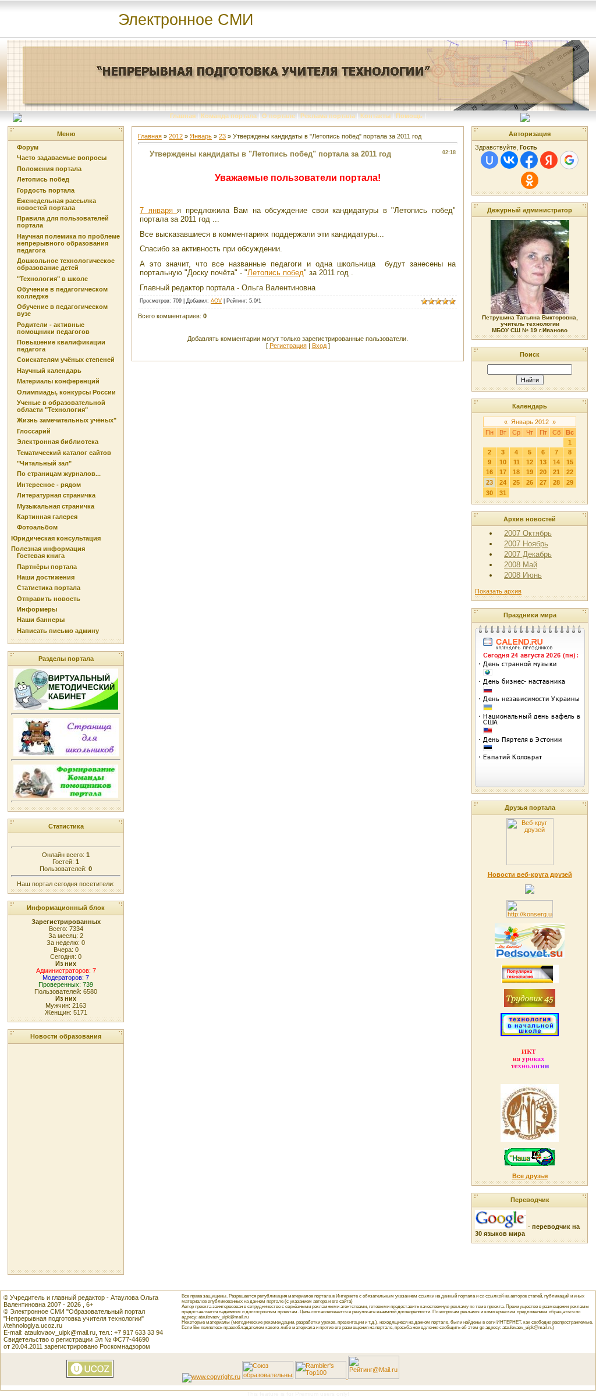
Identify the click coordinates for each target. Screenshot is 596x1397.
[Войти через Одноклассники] (529, 180)
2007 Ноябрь (526, 543)
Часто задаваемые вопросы (62, 157)
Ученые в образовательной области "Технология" (61, 406)
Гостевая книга (41, 555)
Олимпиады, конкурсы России (66, 392)
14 (556, 461)
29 (569, 482)
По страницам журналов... (59, 473)
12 (529, 461)
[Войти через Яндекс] (549, 160)
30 (489, 492)
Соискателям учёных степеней (66, 359)
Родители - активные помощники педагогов (53, 328)
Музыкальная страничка (55, 506)
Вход (319, 345)
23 (222, 136)
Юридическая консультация (56, 538)
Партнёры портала (47, 566)
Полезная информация (48, 548)
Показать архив (498, 591)
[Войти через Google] (569, 160)
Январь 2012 (530, 421)
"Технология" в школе (52, 278)
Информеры (37, 609)
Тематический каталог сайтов (64, 452)
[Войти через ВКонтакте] (509, 160)
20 (543, 471)
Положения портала (49, 168)
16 (489, 471)
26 (529, 482)
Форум (27, 147)
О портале (278, 115)
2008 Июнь (523, 575)
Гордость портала (45, 190)
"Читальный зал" (44, 463)
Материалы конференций (58, 381)
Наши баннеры (41, 619)
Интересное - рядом (49, 484)
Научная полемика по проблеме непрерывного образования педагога (68, 243)
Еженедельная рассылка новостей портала (56, 204)
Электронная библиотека (57, 441)
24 (502, 482)
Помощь (409, 115)
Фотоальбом (37, 527)
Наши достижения (45, 577)
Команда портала (229, 115)
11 (516, 461)
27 (543, 482)
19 (529, 471)
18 (516, 471)
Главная (183, 115)
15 (569, 461)
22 (569, 471)
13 (543, 461)
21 (556, 471)
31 (502, 492)
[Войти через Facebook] (529, 160)
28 (556, 482)
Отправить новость (48, 598)
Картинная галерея (47, 516)
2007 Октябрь (528, 533)
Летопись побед (43, 179)
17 (502, 471)
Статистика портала (48, 587)
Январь (201, 136)
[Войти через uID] (489, 160)
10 (502, 461)
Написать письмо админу (58, 630)
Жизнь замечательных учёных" (66, 420)
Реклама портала (327, 115)
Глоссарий (34, 431)
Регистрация (288, 345)
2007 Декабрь (528, 554)
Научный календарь (49, 370)
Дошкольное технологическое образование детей (66, 264)
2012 (176, 136)
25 (516, 482)
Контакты (375, 115)
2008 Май (520, 564)
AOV (216, 301)
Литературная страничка (56, 495)
